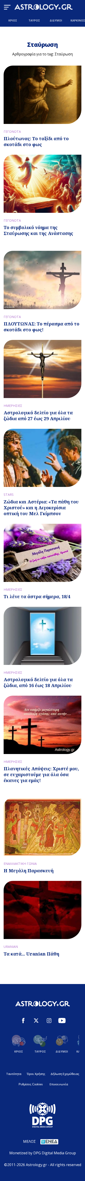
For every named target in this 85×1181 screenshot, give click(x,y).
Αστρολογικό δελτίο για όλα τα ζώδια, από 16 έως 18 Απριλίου (38, 682)
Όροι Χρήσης (36, 1074)
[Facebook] (23, 1021)
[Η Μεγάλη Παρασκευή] (42, 827)
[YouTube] (62, 1021)
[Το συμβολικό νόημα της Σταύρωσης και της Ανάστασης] (42, 184)
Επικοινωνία (59, 1084)
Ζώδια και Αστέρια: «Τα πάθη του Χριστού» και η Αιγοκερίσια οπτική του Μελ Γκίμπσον (41, 508)
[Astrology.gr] (44, 7)
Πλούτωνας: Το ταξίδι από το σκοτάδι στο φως (36, 141)
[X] (36, 1021)
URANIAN (11, 946)
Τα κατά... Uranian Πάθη (31, 954)
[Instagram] (49, 1021)
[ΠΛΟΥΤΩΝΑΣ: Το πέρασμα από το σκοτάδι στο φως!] (42, 280)
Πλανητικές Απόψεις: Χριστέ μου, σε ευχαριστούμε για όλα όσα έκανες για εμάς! (41, 774)
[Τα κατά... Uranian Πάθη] (42, 910)
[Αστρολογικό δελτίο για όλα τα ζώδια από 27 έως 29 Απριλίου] (42, 369)
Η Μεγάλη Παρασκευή (28, 871)
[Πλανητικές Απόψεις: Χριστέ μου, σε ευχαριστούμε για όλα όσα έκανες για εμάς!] (42, 725)
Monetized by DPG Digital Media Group (42, 1152)
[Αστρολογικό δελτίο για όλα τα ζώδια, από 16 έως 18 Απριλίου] (42, 636)
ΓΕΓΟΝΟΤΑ (12, 131)
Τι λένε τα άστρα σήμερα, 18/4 (37, 596)
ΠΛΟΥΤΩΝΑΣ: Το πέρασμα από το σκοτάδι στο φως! (41, 327)
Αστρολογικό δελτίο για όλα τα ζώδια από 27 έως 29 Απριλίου (38, 416)
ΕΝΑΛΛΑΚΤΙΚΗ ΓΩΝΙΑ (20, 863)
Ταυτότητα (13, 1074)
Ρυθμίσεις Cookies (31, 1084)
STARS (9, 494)
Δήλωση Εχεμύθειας (65, 1074)
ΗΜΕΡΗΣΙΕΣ (13, 405)
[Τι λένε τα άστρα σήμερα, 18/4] (42, 553)
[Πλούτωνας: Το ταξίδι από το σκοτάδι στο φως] (42, 95)
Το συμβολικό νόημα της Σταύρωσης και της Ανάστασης (38, 230)
